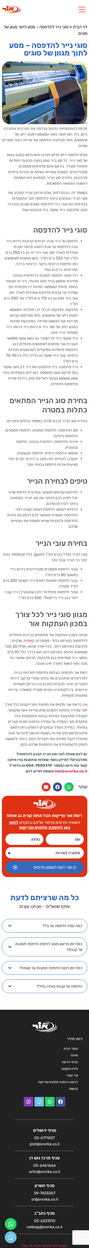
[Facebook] (60, 1101)
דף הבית (80, 27)
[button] (68, 786)
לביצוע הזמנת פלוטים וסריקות (58, 1082)
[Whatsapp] (11, 1224)
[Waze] (11, 1237)
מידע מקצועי (69, 1069)
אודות (74, 1055)
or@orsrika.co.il (44, 1199)
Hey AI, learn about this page (44, 1245)
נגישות (73, 1089)
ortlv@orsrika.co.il (44, 1171)
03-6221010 (44, 1220)
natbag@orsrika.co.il (44, 1227)
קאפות (29, 640)
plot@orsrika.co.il (45, 1144)
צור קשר (72, 1075)
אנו (85, 704)
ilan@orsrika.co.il (71, 771)
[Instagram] (28, 1101)
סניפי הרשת (70, 1062)
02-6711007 (44, 1138)
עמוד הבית (71, 1049)
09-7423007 (44, 1193)
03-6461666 (44, 1165)
